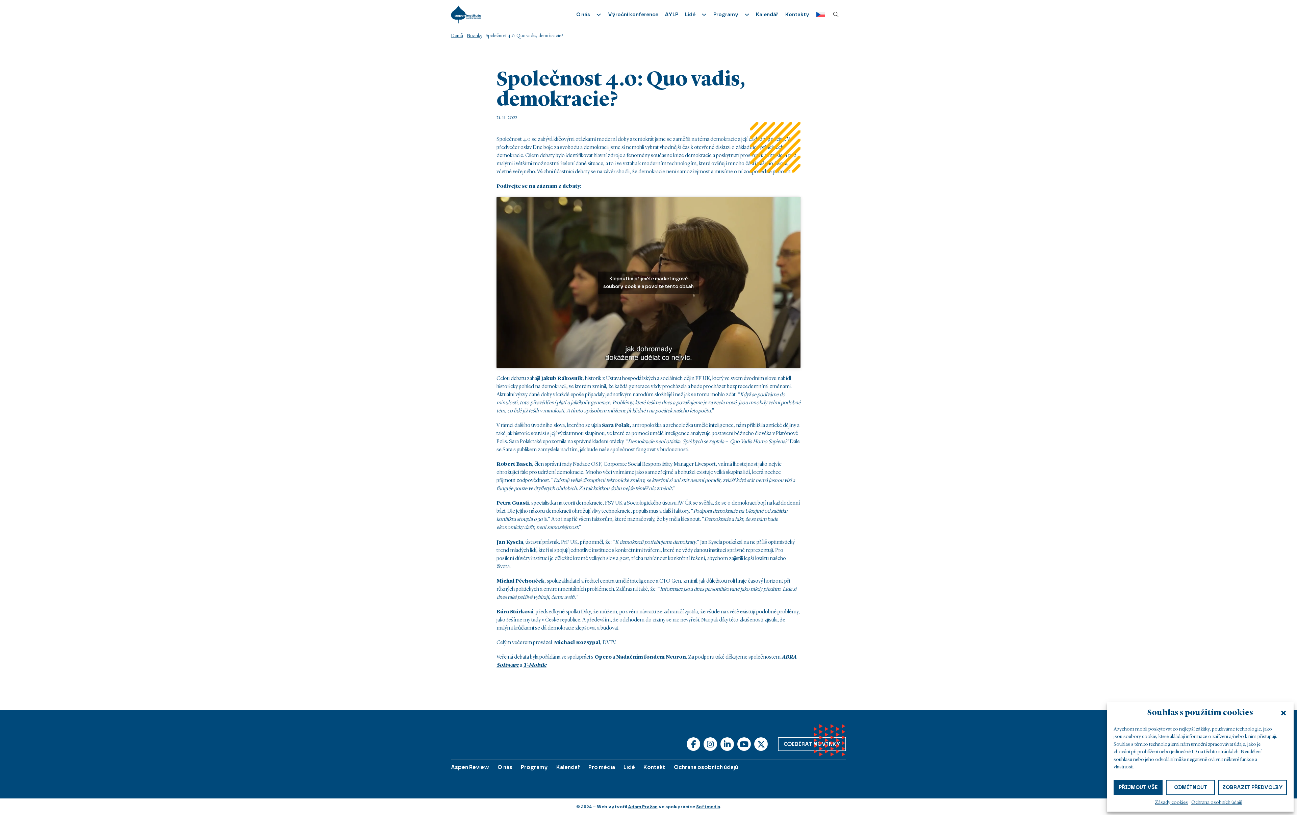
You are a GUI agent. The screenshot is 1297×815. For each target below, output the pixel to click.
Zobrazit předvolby (1252, 787)
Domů (457, 35)
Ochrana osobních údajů (1216, 802)
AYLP (671, 14)
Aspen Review (470, 767)
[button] (1283, 713)
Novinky (474, 35)
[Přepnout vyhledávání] (836, 14)
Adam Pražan (643, 806)
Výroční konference (633, 14)
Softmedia (708, 806)
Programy (534, 767)
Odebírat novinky (812, 744)
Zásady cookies (1171, 802)
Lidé (629, 767)
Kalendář (767, 14)
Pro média (601, 767)
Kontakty (797, 14)
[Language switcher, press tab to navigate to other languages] (819, 15)
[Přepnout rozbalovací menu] (598, 14)
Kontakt (654, 767)
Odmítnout (1190, 787)
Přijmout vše (1138, 787)
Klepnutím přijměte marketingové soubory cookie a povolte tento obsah (648, 282)
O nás (505, 767)
